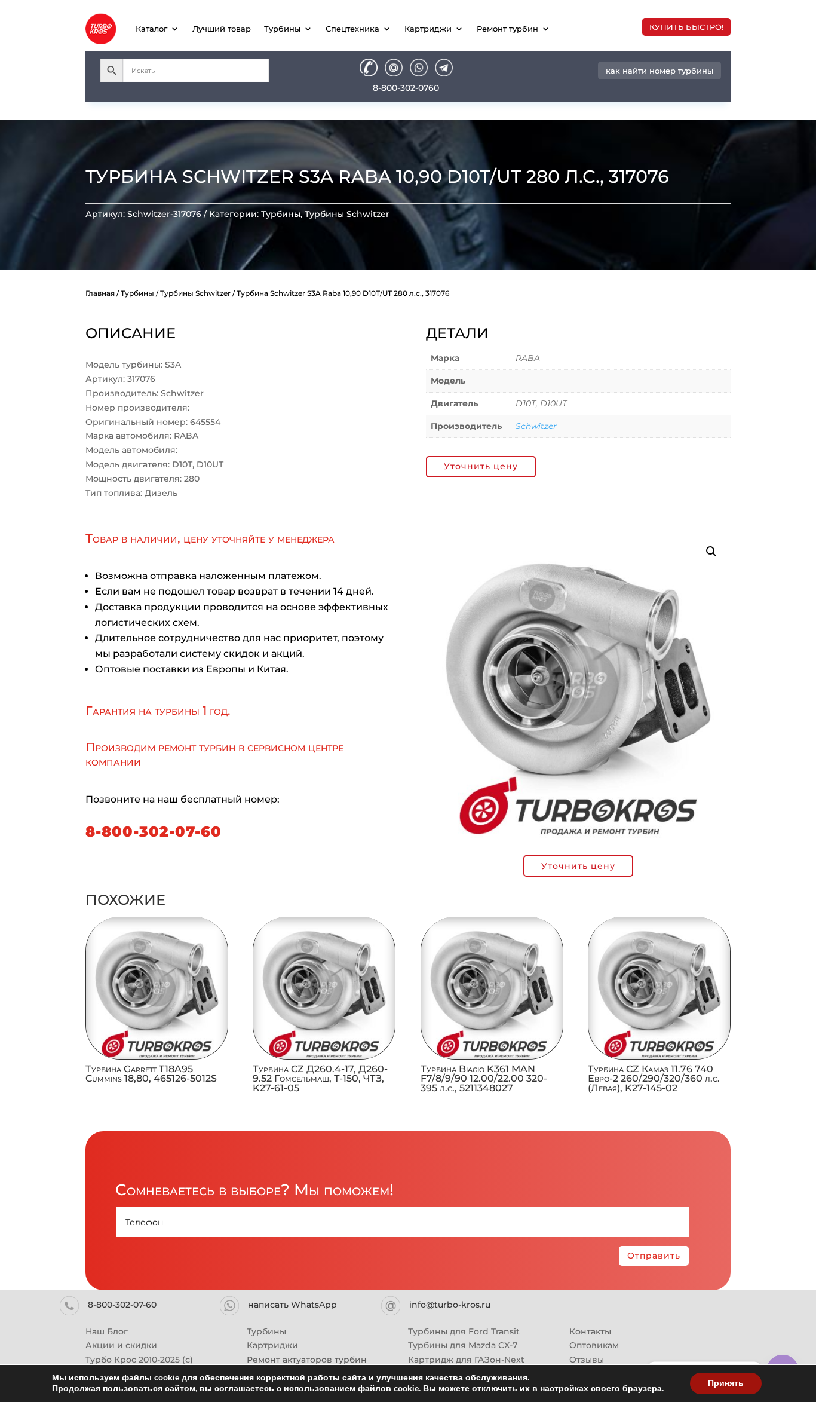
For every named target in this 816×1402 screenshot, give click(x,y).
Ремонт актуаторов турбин (307, 1359)
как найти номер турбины (659, 70)
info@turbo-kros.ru (449, 1304)
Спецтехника (352, 28)
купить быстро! (686, 27)
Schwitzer (536, 426)
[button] (711, 551)
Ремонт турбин (507, 28)
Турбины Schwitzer (347, 214)
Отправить (653, 1255)
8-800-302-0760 (406, 87)
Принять (726, 1383)
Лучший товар (221, 28)
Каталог (151, 28)
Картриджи (428, 28)
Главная (100, 293)
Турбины (282, 28)
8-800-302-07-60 (153, 831)
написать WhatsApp (292, 1304)
